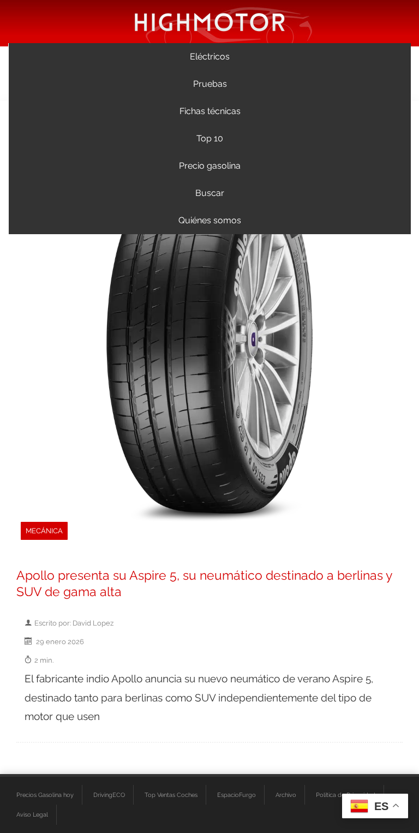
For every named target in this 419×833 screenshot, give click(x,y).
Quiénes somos (209, 220)
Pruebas (210, 84)
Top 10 (209, 138)
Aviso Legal (32, 814)
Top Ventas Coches (171, 795)
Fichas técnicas (210, 111)
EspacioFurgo (236, 795)
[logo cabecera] (210, 21)
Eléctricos (210, 56)
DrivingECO (109, 795)
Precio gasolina (210, 165)
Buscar (209, 193)
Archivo (286, 795)
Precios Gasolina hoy (45, 795)
